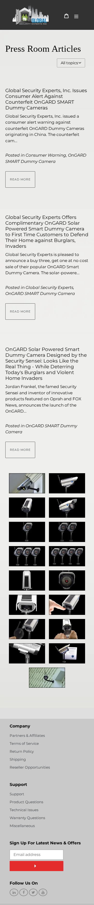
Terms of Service (24, 743)
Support (17, 794)
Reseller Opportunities (30, 767)
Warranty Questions (27, 818)
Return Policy (22, 751)
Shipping (18, 759)
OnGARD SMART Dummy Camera (40, 293)
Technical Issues (24, 810)
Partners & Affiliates (27, 735)
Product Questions (26, 802)
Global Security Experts (49, 287)
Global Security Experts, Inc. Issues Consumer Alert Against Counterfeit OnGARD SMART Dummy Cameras (46, 99)
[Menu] (76, 15)
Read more (20, 179)
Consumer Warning (46, 155)
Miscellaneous (22, 825)
